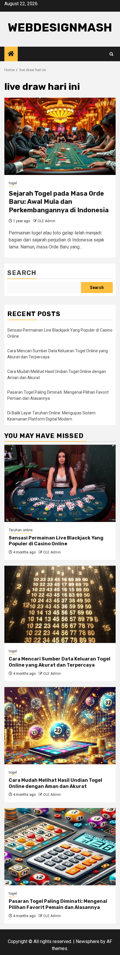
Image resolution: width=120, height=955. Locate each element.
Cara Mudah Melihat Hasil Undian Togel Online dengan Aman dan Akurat (55, 783)
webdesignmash (60, 27)
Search (21, 273)
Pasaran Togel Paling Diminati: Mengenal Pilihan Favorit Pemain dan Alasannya (58, 904)
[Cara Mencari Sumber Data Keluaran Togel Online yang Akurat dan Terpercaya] (60, 604)
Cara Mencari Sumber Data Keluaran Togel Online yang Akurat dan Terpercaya (59, 662)
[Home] (11, 54)
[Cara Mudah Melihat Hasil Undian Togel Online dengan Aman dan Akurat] (60, 725)
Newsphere (87, 941)
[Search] (111, 54)
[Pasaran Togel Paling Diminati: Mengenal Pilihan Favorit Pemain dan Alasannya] (60, 846)
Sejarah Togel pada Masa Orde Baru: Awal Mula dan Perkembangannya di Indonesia (59, 202)
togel (13, 183)
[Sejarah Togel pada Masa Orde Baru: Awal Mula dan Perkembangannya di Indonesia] (60, 136)
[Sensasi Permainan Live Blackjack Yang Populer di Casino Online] (60, 483)
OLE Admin (46, 221)
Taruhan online (21, 530)
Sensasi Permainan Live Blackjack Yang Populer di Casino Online (56, 541)
